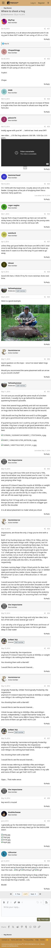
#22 (48, 59)
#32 (48, 469)
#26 (48, 214)
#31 (48, 392)
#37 (48, 738)
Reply (48, 39)
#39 (48, 821)
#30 (48, 359)
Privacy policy (28, 940)
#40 (48, 861)
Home (42, 940)
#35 (48, 648)
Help (37, 940)
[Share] (44, 28)
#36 (48, 686)
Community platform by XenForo (20, 944)
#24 (48, 127)
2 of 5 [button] (25, 894)
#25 (48, 184)
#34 (48, 613)
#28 (48, 272)
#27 (48, 242)
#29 (48, 297)
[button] (4, 902)
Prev (18, 894)
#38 (48, 798)
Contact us (5, 940)
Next (33, 894)
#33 (48, 529)
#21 (48, 29)
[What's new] (48, 3)
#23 (48, 99)
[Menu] (3, 3)
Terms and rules (16, 940)
